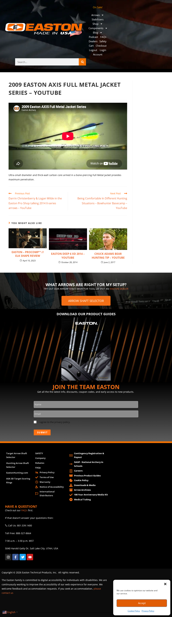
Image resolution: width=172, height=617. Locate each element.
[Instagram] (8, 557)
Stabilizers (97, 19)
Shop (95, 23)
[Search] (82, 62)
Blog (95, 32)
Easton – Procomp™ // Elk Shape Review (28, 254)
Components (96, 28)
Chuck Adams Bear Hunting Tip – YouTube (108, 255)
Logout (93, 50)
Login (103, 50)
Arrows (95, 15)
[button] (165, 584)
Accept (142, 603)
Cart (91, 45)
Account (97, 54)
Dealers (93, 41)
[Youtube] (30, 557)
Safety (102, 41)
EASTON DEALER (119, 288)
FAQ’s (24, 510)
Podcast (93, 37)
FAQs (103, 37)
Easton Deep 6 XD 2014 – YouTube (68, 255)
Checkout (101, 45)
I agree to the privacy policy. (54, 422)
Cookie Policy (134, 610)
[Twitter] (22, 557)
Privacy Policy (148, 610)
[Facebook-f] (15, 557)
